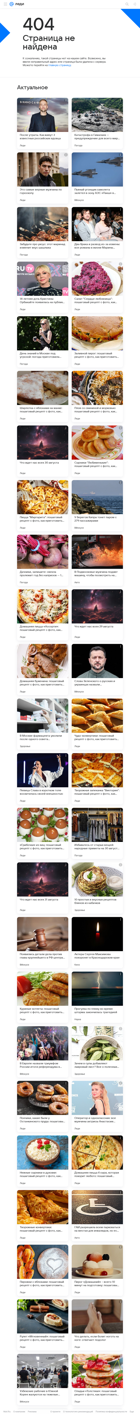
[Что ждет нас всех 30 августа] (42, 451)
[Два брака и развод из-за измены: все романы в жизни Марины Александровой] (97, 232)
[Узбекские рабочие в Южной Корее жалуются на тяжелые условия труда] (42, 1379)
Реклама (32, 1411)
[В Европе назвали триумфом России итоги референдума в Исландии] (42, 1051)
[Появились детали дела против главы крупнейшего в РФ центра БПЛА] (42, 942)
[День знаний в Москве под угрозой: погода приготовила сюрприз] (42, 341)
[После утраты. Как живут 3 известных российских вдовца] (42, 123)
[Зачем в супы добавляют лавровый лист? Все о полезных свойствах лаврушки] (97, 1051)
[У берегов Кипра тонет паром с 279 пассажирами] (97, 505)
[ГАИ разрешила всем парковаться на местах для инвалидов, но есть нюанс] (97, 1215)
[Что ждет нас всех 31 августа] (42, 888)
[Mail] (12, 4)
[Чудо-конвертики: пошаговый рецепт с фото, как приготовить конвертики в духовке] (97, 724)
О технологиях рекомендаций (78, 1411)
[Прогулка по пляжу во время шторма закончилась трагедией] (97, 997)
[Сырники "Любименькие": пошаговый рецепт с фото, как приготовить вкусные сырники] (97, 451)
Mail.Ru (7, 1411)
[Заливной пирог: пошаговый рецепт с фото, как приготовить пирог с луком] (97, 341)
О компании (19, 1411)
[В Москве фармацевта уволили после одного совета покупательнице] (42, 724)
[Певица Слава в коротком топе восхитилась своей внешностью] (42, 778)
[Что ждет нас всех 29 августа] (97, 615)
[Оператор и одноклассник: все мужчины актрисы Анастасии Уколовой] (97, 1106)
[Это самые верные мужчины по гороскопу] (42, 178)
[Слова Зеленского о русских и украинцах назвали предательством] (97, 669)
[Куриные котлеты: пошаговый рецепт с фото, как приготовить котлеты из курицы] (42, 997)
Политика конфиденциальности (111, 1411)
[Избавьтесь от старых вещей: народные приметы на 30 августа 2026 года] (97, 833)
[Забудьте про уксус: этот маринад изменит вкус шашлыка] (42, 232)
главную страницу (59, 65)
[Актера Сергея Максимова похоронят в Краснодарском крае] (97, 942)
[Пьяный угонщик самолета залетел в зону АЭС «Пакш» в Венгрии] (97, 178)
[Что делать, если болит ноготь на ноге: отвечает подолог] (97, 1325)
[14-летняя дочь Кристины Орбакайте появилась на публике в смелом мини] (42, 287)
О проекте (55, 1411)
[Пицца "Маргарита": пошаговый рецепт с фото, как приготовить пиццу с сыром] (42, 505)
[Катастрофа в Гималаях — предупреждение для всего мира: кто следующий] (97, 123)
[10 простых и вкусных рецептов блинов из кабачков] (97, 888)
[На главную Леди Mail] (19, 4)
